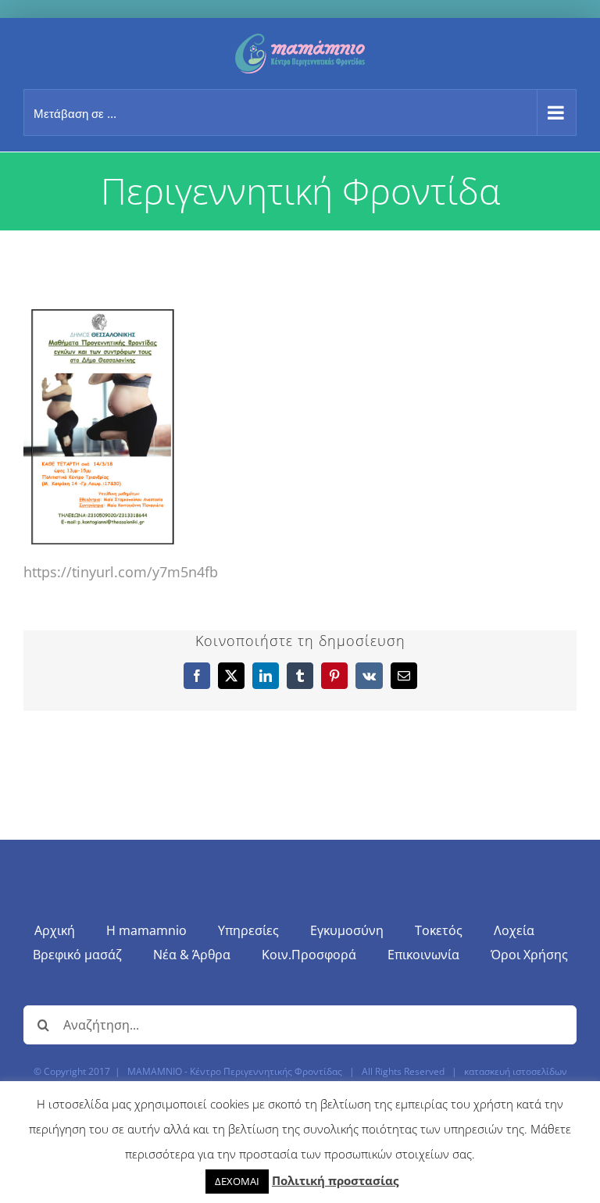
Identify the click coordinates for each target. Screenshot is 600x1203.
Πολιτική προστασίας (335, 1180)
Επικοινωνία (423, 954)
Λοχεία (514, 930)
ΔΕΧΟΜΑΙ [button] (237, 1181)
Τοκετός (438, 930)
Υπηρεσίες (248, 930)
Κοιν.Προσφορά (309, 954)
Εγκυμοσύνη (347, 930)
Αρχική (54, 930)
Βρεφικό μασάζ (77, 954)
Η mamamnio (146, 930)
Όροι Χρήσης (529, 954)
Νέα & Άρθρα (191, 954)
